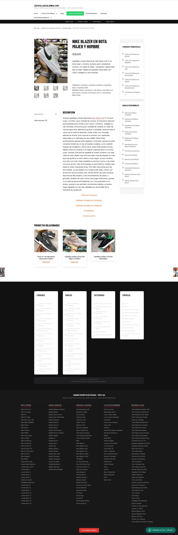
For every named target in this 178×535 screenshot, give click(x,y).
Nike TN (23, 414)
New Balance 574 (81, 451)
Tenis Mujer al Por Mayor (104, 303)
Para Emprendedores (41, 17)
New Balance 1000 (82, 456)
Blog (62, 13)
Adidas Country (54, 425)
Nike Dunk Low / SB (27, 420)
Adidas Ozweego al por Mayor (132, 175)
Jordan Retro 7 (25, 490)
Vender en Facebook (138, 519)
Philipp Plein (108, 461)
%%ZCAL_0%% (89, 216)
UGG (105, 477)
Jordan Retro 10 (26, 493)
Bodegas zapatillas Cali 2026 (141, 443)
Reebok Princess (81, 482)
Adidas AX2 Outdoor (55, 430)
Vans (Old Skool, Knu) (83, 464)
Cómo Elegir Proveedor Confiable (142, 521)
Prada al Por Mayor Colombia (113, 430)
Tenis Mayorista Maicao (139, 430)
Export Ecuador (137, 503)
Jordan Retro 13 (26, 501)
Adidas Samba (53, 412)
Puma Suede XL (81, 503)
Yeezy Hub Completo (111, 422)
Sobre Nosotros (91, 13)
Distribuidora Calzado (138, 454)
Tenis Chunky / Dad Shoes (140, 412)
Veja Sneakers (80, 472)
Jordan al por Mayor (131, 163)
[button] (64, 42)
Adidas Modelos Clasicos (57, 409)
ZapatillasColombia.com (46, 5)
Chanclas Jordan (26, 480)
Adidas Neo (52, 446)
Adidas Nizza (53, 443)
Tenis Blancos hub (137, 490)
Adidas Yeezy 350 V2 (55, 414)
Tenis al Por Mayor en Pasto (46, 355)
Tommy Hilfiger (109, 440)
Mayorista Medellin (138, 477)
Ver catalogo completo (89, 530)
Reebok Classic (81, 480)
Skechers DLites (81, 490)
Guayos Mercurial (26, 461)
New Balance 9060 (82, 454)
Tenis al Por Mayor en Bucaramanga (132, 87)
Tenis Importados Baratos (104, 335)
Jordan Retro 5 (26, 485)
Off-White (79, 459)
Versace (106, 427)
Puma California (81, 487)
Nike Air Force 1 (26, 409)
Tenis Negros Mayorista (84, 435)
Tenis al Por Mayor (48, 13)
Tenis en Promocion (89, 195)
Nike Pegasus (25, 456)
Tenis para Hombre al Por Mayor (104, 307)
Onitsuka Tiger (81, 417)
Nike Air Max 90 (26, 440)
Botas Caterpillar (109, 474)
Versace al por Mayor (132, 159)
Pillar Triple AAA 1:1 (138, 448)
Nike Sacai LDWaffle (27, 422)
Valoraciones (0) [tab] (40, 120)
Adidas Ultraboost (54, 459)
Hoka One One (81, 420)
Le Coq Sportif (108, 446)
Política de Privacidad (131, 312)
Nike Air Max (25, 438)
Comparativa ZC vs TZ (139, 440)
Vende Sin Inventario (138, 485)
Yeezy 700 (107, 425)
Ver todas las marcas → (132, 151)
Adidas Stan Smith (54, 454)
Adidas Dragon (53, 435)
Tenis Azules (136, 493)
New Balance (80, 443)
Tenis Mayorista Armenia (139, 425)
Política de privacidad (78, 381)
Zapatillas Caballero (95, 85)
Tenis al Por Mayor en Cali (132, 68)
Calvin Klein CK (108, 448)
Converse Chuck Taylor (83, 485)
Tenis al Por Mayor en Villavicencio (46, 350)
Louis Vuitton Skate (110, 414)
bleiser (81, 90)
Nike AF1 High (25, 417)
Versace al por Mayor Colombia (74, 350)
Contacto (103, 13)
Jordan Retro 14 (26, 503)
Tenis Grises (136, 498)
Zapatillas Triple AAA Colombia (102, 323)
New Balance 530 (82, 446)
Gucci (106, 467)
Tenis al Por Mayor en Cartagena (46, 370)
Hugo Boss (107, 438)
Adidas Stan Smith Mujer (56, 417)
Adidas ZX (52, 438)
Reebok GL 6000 (81, 412)
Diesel (106, 435)
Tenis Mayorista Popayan (140, 435)
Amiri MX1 (107, 420)
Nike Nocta (24, 427)
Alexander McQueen (110, 433)
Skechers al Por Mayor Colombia (132, 126)
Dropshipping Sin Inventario (101, 312)
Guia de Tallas (129, 328)
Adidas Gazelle (53, 451)
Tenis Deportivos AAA (139, 467)
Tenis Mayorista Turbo (139, 427)
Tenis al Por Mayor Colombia (102, 318)
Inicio (36, 13)
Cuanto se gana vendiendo (140, 482)
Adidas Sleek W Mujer (56, 469)
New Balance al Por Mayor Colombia (131, 145)
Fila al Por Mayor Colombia (72, 340)
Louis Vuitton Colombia (111, 417)
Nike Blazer (24, 459)
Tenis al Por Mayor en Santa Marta (46, 365)
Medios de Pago (129, 331)
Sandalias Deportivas (27, 482)
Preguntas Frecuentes (131, 325)
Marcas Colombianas (138, 459)
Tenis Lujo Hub (109, 409)
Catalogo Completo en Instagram (89, 206)
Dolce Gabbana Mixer (111, 454)
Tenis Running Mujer (83, 433)
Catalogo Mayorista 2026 (140, 446)
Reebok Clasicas (81, 477)
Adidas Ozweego (54, 456)
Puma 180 (79, 498)
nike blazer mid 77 (95, 92)
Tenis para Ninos (137, 480)
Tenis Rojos (135, 495)
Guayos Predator (54, 461)
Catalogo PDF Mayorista (139, 501)
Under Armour (80, 422)
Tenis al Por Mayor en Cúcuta (46, 340)
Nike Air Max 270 (26, 448)
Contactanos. (89, 211)
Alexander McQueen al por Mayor (132, 169)
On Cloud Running (82, 461)
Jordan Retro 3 (26, 474)
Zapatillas (84, 85)
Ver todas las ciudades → (132, 93)
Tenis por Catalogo (138, 420)
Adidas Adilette (53, 422)
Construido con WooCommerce (96, 381)
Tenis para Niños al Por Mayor (103, 328)
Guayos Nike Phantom (28, 464)
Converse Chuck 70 (82, 467)
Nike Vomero (25, 430)
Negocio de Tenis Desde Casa (132, 335)
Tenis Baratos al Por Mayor (140, 414)
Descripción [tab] (38, 114)
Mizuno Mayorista (82, 430)
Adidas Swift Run (54, 467)
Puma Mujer (80, 495)
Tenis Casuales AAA (138, 464)
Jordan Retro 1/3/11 (27, 467)
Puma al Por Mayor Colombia (131, 133)
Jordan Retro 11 (26, 495)
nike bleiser (106, 92)
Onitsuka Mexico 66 (82, 409)
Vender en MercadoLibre (140, 506)
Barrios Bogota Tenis (138, 511)
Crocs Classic (80, 414)
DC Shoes (79, 493)
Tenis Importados (137, 451)
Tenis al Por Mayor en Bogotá (132, 55)
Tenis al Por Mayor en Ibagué (46, 345)
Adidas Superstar (137, 474)
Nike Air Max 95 (26, 443)
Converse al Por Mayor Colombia (74, 335)
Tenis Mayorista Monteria (140, 422)
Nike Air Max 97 (26, 446)
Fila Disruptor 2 (81, 474)
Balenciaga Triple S (110, 412)
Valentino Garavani (110, 456)
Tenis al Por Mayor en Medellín (132, 61)
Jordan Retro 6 (26, 487)
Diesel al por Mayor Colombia (73, 345)
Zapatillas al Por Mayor (139, 472)
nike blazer (98, 90)
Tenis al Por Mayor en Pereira (132, 80)
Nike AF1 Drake (26, 412)
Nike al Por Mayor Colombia (130, 114)
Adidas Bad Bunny (54, 464)
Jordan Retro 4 (26, 477)
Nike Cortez (25, 425)
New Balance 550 (82, 448)
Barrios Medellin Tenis (139, 514)
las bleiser (89, 90)
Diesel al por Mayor (131, 155)
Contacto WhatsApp (75, 13)
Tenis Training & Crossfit (139, 417)
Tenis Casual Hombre (83, 438)
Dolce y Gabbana (109, 451)
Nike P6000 (24, 433)
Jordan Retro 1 (25, 469)
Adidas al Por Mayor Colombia (131, 120)
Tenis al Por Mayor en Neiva (46, 360)
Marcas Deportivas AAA (139, 469)
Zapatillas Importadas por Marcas (51, 28)
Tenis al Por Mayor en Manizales (46, 335)
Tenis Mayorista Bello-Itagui (140, 438)
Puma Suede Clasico (82, 501)
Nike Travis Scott (26, 435)
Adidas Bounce (53, 440)
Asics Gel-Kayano (82, 469)
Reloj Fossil (107, 480)
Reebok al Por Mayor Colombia (131, 139)
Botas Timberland (109, 472)
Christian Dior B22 (109, 459)
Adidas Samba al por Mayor (132, 181)
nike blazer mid (98, 118)
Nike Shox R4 (25, 454)
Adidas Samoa (53, 427)
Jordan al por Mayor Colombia (73, 370)
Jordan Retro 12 (26, 498)
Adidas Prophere (54, 420)
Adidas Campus (54, 448)
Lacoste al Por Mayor (110, 443)
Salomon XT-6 (80, 425)
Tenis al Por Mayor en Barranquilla (132, 74)
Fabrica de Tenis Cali (138, 456)
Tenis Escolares (101, 332)
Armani (106, 469)
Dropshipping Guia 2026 (139, 487)
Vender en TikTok (137, 508)
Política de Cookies (130, 315)
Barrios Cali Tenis (137, 516)
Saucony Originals (82, 427)
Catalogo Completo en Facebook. (89, 200)
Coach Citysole (109, 464)
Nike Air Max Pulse (27, 451)
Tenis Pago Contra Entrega (140, 433)
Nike (79, 95)
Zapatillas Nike (66, 28)
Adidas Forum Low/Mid (56, 433)
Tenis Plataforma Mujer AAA (141, 409)
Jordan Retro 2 (26, 472)
